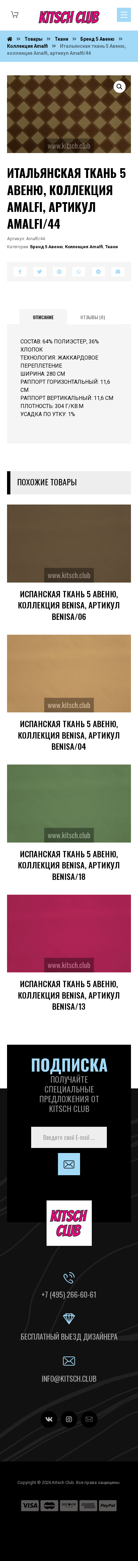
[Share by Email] (118, 271)
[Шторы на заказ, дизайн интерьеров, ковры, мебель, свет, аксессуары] (69, 17)
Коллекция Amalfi (84, 246)
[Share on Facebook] (20, 271)
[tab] (43, 317)
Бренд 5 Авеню (46, 246)
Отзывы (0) (92, 317)
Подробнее (105, 586)
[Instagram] (69, 1419)
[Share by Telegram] (98, 271)
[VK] (49, 1419)
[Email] (89, 1419)
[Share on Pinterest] (59, 271)
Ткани (111, 246)
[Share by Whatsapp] (78, 271)
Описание (43, 317)
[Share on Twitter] (39, 271)
